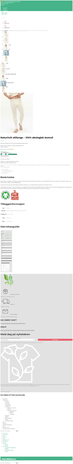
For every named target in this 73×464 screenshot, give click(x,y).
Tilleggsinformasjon (8, 170)
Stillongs (25, 30)
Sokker (9, 409)
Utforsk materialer (15, 323)
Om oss (5, 7)
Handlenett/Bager (7, 424)
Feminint (6, 23)
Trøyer (11, 413)
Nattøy (6, 417)
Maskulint (7, 27)
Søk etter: (2, 430)
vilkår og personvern (46, 342)
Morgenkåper (8, 418)
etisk (46, 164)
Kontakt (5, 10)
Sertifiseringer (7, 323)
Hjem (1, 30)
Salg (4, 426)
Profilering (5, 441)
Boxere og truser (11, 407)
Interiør (4, 423)
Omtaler (5, 173)
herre (49, 164)
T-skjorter (12, 414)
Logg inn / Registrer (10, 74)
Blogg (5, 9)
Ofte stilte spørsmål (12, 330)
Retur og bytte (3, 330)
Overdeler (7, 403)
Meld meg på (55, 339)
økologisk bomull (66, 164)
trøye (4, 149)
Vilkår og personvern (26, 330)
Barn (5, 32)
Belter (6, 419)
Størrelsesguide (3, 151)
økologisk (59, 164)
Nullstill (10, 152)
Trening (7, 402)
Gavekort (19, 330)
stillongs (2, 166)
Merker (4, 442)
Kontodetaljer (9, 82)
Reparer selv (6, 427)
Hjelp (6, 86)
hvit (51, 164)
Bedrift (20, 323)
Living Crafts (6, 167)
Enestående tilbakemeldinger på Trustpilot (12, 1)
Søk (17, 430)
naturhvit (55, 164)
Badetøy (7, 415)
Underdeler (8, 405)
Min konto (7, 68)
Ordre (6, 78)
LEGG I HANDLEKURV (13, 154)
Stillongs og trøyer (18, 30)
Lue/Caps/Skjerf (9, 420)
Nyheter (7, 401)
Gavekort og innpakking (9, 428)
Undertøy (11, 30)
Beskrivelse (6, 169)
